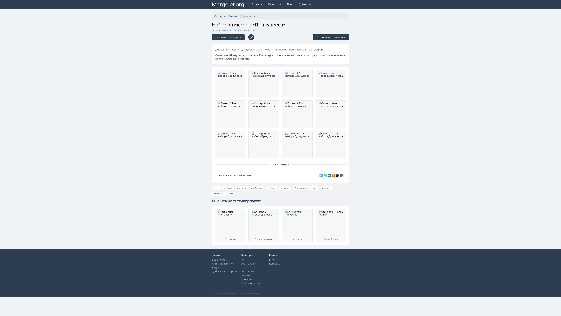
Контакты (275, 263)
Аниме (227, 30)
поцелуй (241, 188)
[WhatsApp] (325, 175)
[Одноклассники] (333, 175)
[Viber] (341, 175)
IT (242, 267)
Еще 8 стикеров (281, 164)
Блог (290, 4)
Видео (216, 267)
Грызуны (246, 279)
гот (231, 194)
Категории (274, 4)
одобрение (256, 188)
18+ (243, 259)
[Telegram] (321, 175)
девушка (285, 188)
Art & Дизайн (249, 263)
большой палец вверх (306, 188)
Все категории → (251, 283)
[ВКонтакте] (329, 175)
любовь (228, 188)
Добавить (305, 4)
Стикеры (257, 4)
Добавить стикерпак (224, 271)
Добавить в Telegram (228, 37)
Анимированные (222, 263)
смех (216, 188)
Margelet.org (228, 4)
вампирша (219, 194)
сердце (271, 188)
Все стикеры (219, 259)
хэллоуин (326, 188)
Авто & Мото (248, 271)
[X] (337, 175)
